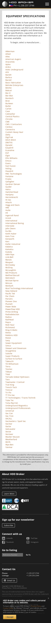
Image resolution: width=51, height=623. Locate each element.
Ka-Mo (8, 231)
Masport (9, 262)
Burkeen (9, 103)
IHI (6, 213)
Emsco (8, 160)
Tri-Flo (8, 392)
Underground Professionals (17, 408)
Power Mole (10, 306)
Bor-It (7, 93)
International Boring (14, 223)
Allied (8, 54)
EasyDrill (9, 147)
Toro (7, 379)
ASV (7, 72)
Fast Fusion (10, 166)
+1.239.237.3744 (32, 573)
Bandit (8, 74)
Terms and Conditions (20, 588)
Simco (8, 345)
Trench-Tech (11, 387)
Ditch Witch (10, 140)
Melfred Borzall (12, 275)
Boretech (9, 98)
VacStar (8, 423)
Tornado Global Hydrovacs (17, 377)
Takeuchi (9, 361)
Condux (8, 127)
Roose (8, 338)
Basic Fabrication (13, 82)
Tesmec (8, 369)
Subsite (8, 353)
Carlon (8, 108)
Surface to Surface (13, 358)
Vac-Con (9, 413)
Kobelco (9, 246)
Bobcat (8, 90)
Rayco (8, 322)
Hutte (7, 210)
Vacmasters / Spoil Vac (15, 421)
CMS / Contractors (13, 124)
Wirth (7, 442)
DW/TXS (9, 142)
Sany (7, 340)
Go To (28, 555)
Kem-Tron (9, 236)
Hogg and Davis (12, 205)
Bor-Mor (9, 95)
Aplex (7, 64)
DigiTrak (9, 137)
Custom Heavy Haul (14, 132)
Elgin (7, 155)
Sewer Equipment (13, 343)
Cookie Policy (8, 608)
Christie (9, 119)
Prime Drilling (11, 311)
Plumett (9, 304)
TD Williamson (11, 364)
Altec (7, 56)
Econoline (9, 150)
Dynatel (8, 145)
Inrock (8, 218)
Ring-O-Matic (11, 330)
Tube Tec (9, 400)
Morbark (9, 285)
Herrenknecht (11, 197)
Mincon (8, 283)
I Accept (9, 617)
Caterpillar (10, 114)
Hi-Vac (8, 199)
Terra (7, 366)
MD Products (11, 272)
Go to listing (9, 550)
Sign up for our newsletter (18, 519)
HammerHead (11, 192)
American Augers (13, 59)
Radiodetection (12, 314)
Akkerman (10, 51)
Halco (7, 189)
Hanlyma (9, 194)
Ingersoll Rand (12, 215)
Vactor (8, 426)
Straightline (10, 351)
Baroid (8, 80)
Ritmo (8, 332)
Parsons (9, 298)
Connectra (10, 129)
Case (7, 111)
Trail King (9, 384)
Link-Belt (9, 257)
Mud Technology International (19, 288)
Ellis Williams (11, 158)
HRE (7, 207)
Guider (8, 186)
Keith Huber (10, 233)
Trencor (9, 390)
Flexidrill (9, 171)
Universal (9, 410)
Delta (7, 134)
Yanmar (9, 447)
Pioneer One (11, 301)
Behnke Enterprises (14, 85)
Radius (8, 317)
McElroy (9, 267)
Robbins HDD (11, 335)
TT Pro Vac (10, 395)
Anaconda (10, 61)
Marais (8, 259)
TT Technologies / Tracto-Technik (20, 397)
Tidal (7, 374)
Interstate (9, 226)
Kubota (8, 252)
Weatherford (11, 439)
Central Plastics (12, 116)
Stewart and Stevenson (15, 348)
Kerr (7, 241)
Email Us (11, 580)
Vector (8, 431)
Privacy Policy (6, 588)
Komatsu (9, 249)
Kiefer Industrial (12, 244)
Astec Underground (14, 69)
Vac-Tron (9, 416)
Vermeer (9, 434)
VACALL (8, 418)
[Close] (47, 4)
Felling (8, 168)
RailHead (9, 319)
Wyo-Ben (9, 444)
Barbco (8, 77)
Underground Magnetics (16, 405)
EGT (7, 153)
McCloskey (10, 265)
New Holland (11, 291)
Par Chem (9, 296)
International (11, 220)
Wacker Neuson (12, 436)
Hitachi (8, 202)
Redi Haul (9, 324)
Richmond (10, 327)
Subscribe (8, 525)
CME (7, 121)
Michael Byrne (11, 280)
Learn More (9, 493)
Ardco (8, 67)
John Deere (10, 228)
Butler (8, 106)
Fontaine (9, 176)
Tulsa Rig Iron (11, 403)
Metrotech (10, 278)
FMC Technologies (13, 173)
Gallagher (9, 181)
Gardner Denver (12, 184)
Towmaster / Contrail (14, 382)
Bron (7, 101)
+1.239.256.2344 (32, 575)
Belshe (8, 87)
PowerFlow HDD (12, 309)
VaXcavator (10, 429)
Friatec (8, 179)
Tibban (8, 371)
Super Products (12, 356)
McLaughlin (10, 270)
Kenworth (9, 239)
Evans (8, 163)
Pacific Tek (10, 293)
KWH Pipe (9, 254)
